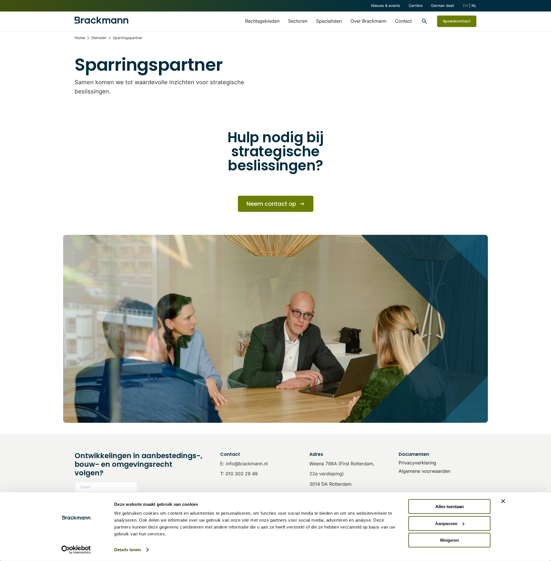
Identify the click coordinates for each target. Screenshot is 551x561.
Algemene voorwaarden (424, 471)
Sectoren (297, 21)
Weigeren (449, 540)
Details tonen (127, 549)
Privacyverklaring (417, 463)
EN (465, 5)
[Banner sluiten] (503, 501)
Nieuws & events (385, 5)
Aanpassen (446, 523)
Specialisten (329, 21)
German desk (442, 5)
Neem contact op (271, 204)
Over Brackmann (368, 21)
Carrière (415, 5)
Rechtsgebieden (262, 21)
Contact (403, 21)
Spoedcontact (457, 21)
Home (80, 38)
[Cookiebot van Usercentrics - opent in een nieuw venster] (76, 549)
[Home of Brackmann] (101, 21)
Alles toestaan (449, 506)
